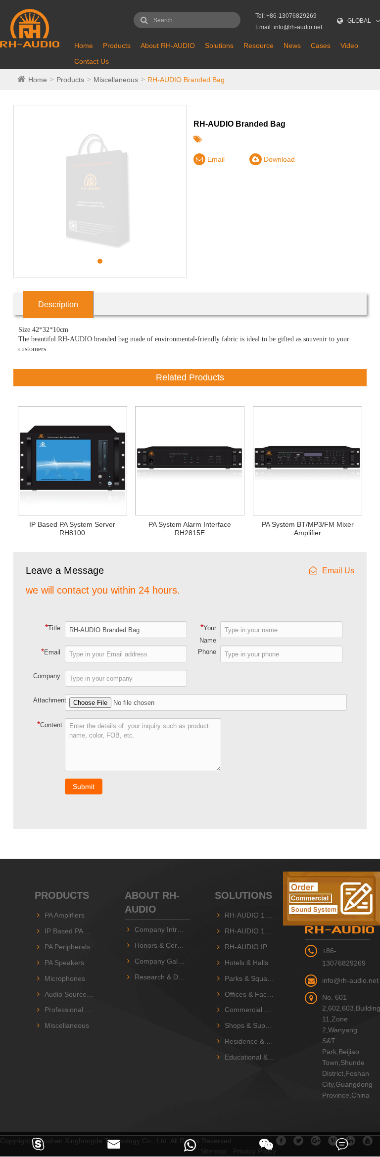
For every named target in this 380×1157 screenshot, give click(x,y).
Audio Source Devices (72, 994)
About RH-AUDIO (168, 45)
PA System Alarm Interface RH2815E (189, 528)
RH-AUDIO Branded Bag (186, 80)
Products (117, 45)
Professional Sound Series (72, 1010)
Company (46, 676)
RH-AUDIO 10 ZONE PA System (252, 915)
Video (349, 45)
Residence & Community (252, 1041)
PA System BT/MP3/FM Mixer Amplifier (308, 528)
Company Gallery (162, 961)
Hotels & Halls (246, 963)
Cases (321, 45)
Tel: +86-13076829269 (286, 15)
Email (215, 159)
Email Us (338, 570)
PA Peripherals (67, 947)
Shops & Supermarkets (252, 1025)
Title (52, 627)
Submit (84, 786)
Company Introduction (162, 929)
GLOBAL (359, 20)
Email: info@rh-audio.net (288, 27)
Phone (207, 651)
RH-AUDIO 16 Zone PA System (252, 931)
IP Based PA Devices (72, 931)
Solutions (219, 45)
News (292, 45)
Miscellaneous (116, 80)
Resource (258, 45)
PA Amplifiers (65, 915)
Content (49, 724)
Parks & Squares (251, 978)
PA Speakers (64, 963)
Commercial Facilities (252, 1010)
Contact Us (91, 61)
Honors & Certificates (162, 945)
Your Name (207, 633)
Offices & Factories (252, 994)
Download (278, 159)
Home (83, 45)
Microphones (65, 978)
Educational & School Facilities (252, 1057)
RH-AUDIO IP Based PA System (252, 947)
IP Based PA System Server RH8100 (72, 528)
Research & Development (162, 977)
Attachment (49, 700)
